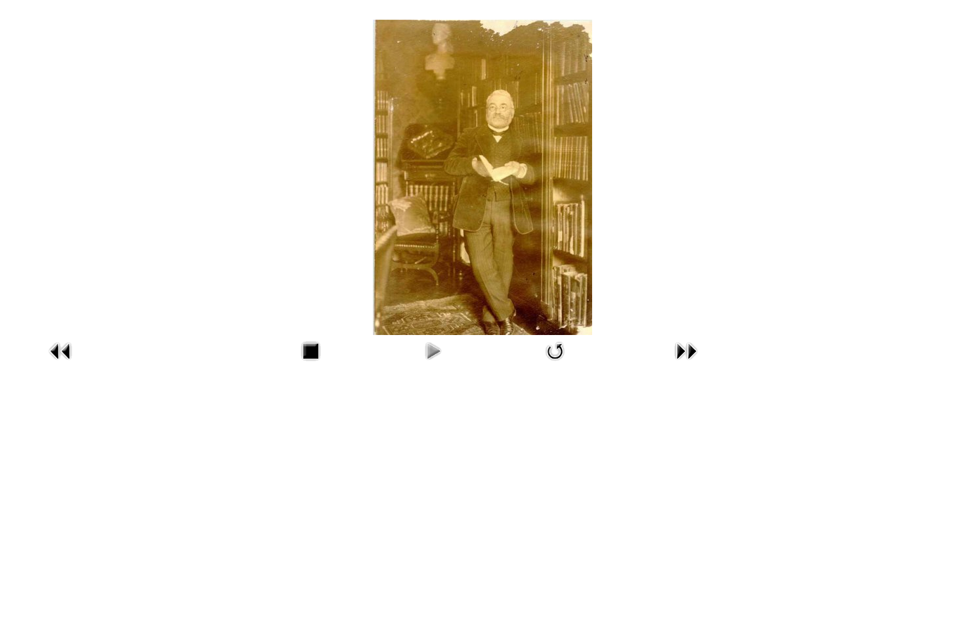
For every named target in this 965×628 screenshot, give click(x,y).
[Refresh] (555, 364)
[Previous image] (60, 364)
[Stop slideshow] (310, 364)
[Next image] (686, 364)
